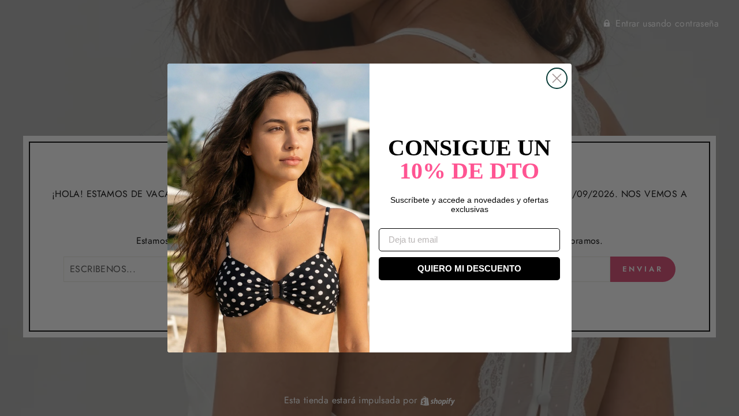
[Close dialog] (557, 78)
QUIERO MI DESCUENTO (469, 268)
